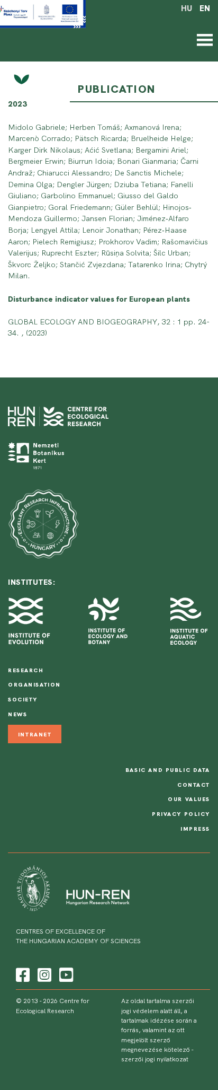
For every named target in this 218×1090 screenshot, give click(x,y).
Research (26, 670)
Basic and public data (167, 769)
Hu (186, 8)
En (204, 8)
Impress (195, 828)
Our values (189, 799)
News (17, 714)
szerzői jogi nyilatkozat (154, 1059)
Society (23, 699)
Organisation (34, 684)
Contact (193, 784)
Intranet (35, 733)
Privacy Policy (181, 814)
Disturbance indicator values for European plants (99, 299)
